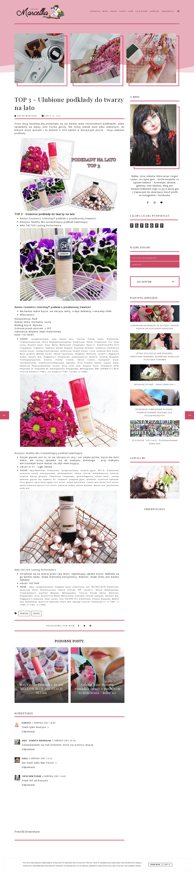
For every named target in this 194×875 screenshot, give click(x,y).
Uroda (114, 11)
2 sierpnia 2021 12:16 (40, 758)
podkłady (20, 133)
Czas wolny (141, 11)
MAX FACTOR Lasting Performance (35, 569)
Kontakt (154, 11)
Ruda (25, 758)
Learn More (155, 864)
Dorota (26, 723)
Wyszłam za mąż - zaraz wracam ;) (154, 384)
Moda (105, 11)
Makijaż (24, 614)
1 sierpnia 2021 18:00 (43, 723)
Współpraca (168, 11)
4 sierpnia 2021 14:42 (54, 776)
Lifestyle (95, 11)
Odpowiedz (28, 731)
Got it (168, 864)
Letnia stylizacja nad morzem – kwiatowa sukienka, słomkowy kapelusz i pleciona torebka (154, 356)
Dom (131, 11)
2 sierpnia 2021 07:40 (64, 740)
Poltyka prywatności (144, 258)
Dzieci (123, 11)
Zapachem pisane (31, 776)
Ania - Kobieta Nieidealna (36, 740)
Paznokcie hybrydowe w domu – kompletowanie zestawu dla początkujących (154, 412)
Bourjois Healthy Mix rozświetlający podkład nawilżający (48, 453)
